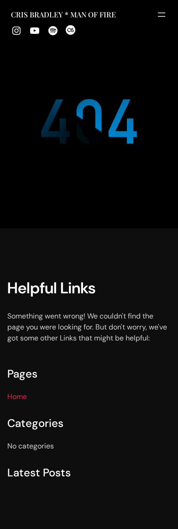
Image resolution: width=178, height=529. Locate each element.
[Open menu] (161, 14)
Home (17, 396)
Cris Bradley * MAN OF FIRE (63, 14)
